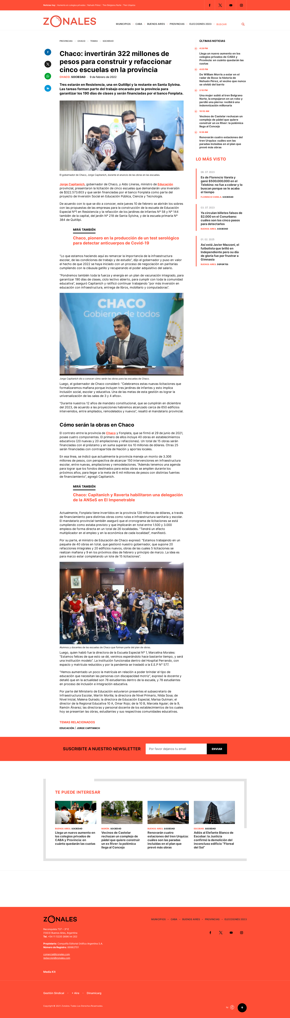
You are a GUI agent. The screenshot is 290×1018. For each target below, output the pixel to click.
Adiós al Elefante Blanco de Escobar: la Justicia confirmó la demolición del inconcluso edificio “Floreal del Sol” (214, 840)
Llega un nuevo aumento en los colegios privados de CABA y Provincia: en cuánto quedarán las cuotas (221, 58)
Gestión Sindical (53, 993)
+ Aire (75, 993)
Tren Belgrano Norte (112, 5)
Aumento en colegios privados (71, 5)
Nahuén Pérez (94, 5)
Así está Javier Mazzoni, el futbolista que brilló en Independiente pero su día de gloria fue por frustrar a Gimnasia (220, 252)
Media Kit (49, 971)
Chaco (81, 41)
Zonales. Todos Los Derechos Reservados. (82, 1006)
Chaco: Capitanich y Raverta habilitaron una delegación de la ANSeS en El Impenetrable (128, 497)
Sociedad (108, 41)
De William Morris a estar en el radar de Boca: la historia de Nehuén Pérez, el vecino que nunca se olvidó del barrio (222, 79)
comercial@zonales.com (56, 954)
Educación (165, 184)
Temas (94, 41)
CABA (138, 23)
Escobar (199, 828)
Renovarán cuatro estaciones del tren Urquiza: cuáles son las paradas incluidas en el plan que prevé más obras (221, 142)
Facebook (209, 5)
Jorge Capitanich (72, 184)
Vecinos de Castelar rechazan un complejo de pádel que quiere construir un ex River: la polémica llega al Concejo (221, 121)
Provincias (177, 23)
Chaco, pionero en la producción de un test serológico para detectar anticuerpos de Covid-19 (126, 240)
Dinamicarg (94, 993)
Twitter (220, 5)
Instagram (241, 5)
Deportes (222, 264)
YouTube (230, 5)
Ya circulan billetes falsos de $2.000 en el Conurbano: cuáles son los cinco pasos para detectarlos (221, 218)
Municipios (123, 23)
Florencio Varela (211, 197)
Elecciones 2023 (200, 23)
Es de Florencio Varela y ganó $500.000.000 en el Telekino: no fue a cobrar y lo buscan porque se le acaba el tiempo (222, 185)
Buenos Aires (156, 23)
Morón (105, 828)
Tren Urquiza (129, 5)
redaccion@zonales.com (56, 958)
